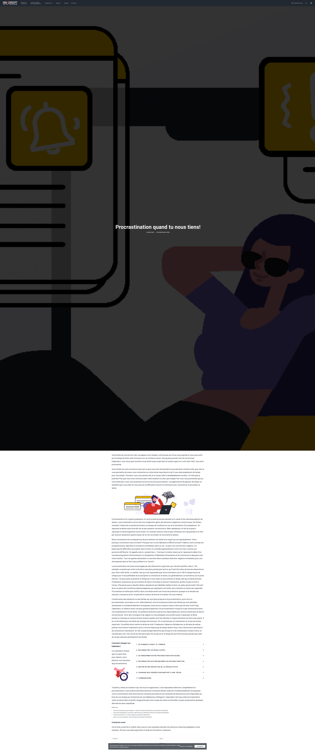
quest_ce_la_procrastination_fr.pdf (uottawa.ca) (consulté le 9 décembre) (132, 717)
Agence (58, 3)
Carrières (73, 3)
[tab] (170, 644)
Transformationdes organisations (36, 3)
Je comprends (200, 746)
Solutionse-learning (23, 3)
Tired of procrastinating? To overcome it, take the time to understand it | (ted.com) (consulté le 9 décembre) (141, 712)
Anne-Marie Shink (164, 232)
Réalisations (48, 3)
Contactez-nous (298, 3)
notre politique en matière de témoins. (120, 747)
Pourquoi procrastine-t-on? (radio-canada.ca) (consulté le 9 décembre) (131, 714)
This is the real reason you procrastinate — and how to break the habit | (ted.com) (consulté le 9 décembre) (140, 710)
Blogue (66, 3)
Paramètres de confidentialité (186, 746)
